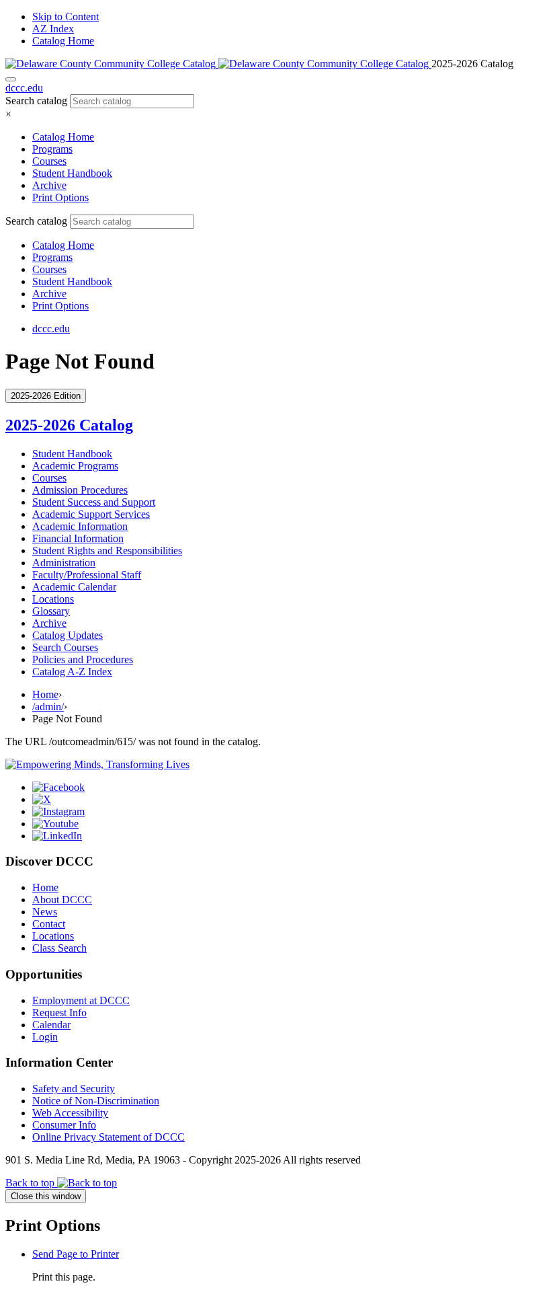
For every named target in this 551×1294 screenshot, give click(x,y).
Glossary (51, 611)
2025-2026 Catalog (69, 425)
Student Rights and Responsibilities (107, 550)
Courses (49, 161)
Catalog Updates (67, 635)
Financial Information (78, 538)
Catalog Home (63, 40)
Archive (49, 185)
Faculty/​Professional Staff (86, 574)
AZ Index (53, 28)
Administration (63, 562)
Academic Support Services (91, 514)
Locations (53, 599)
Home (45, 694)
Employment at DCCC (81, 1000)
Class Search (59, 948)
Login (45, 1036)
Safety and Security (73, 1088)
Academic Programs (75, 465)
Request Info (59, 1012)
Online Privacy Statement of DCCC (108, 1137)
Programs (52, 149)
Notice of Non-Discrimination (95, 1100)
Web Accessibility (70, 1112)
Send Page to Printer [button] (75, 1254)
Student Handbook (72, 173)
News (44, 911)
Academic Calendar (74, 587)
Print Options (60, 197)
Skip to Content (65, 16)
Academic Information (80, 526)
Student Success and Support (93, 502)
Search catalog (36, 100)
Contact (48, 923)
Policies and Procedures (82, 659)
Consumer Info (64, 1125)
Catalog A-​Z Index (72, 671)
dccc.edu (24, 87)
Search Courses (65, 647)
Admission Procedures (80, 490)
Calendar (51, 1024)
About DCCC (62, 899)
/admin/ (48, 706)
